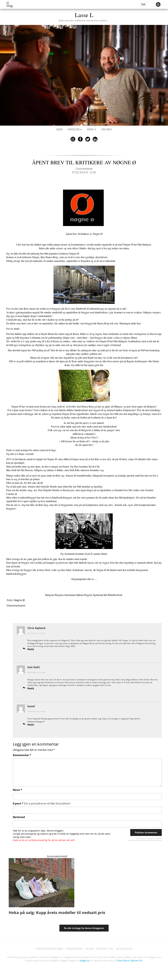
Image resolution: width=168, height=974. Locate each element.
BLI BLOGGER (124, 949)
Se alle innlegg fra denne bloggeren (84, 928)
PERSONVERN (74, 949)
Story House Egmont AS (129, 960)
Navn (17, 790)
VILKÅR (89, 949)
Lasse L (84, 16)
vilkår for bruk (150, 840)
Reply (30, 649)
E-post (42, 803)
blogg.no (84, 960)
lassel (31, 706)
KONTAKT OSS (105, 949)
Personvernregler (138, 840)
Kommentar (22, 755)
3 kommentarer (84, 169)
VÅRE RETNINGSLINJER (49, 949)
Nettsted (19, 817)
